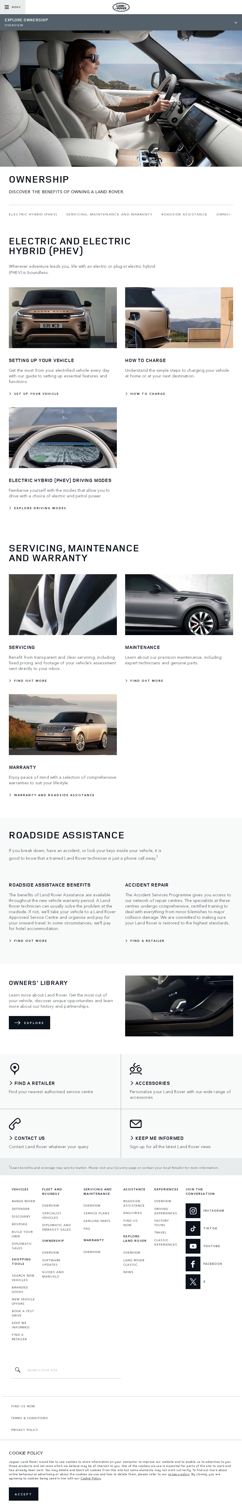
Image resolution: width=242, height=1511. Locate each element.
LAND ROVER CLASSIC (133, 1262)
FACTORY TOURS (161, 1222)
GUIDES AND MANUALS (53, 1274)
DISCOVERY (21, 1216)
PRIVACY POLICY (24, 1430)
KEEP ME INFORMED (21, 1325)
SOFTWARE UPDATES (51, 1262)
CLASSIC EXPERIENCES (165, 1242)
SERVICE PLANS (97, 1213)
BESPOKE (19, 1224)
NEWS (128, 1272)
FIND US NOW (130, 1222)
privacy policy (178, 1474)
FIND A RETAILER (19, 1337)
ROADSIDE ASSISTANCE (134, 1203)
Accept (23, 1494)
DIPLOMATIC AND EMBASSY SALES (56, 1227)
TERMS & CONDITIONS (29, 1418)
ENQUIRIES (132, 1213)
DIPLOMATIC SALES (22, 1245)
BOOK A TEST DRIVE (23, 1313)
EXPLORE (34, 1023)
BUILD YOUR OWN (22, 1234)
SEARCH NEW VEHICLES (23, 1277)
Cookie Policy (91, 1478)
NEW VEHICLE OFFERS (23, 1301)
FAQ (87, 1228)
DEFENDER (21, 1209)
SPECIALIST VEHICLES (51, 1215)
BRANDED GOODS (20, 1289)
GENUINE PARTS (97, 1221)
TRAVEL (160, 1232)
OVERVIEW (50, 1205)
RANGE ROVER (23, 1201)
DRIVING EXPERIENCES (165, 1211)
